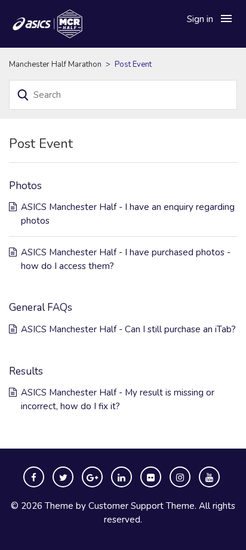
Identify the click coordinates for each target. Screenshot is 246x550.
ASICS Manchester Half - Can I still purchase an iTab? (128, 329)
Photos (25, 186)
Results (26, 371)
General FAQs (40, 307)
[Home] (68, 23)
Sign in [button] (200, 19)
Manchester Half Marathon (55, 64)
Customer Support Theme (141, 506)
